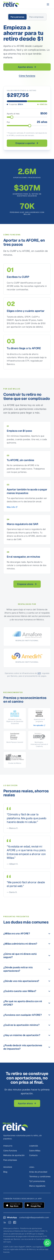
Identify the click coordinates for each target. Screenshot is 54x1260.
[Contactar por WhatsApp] (47, 1243)
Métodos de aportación (14, 1155)
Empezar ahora (25, 584)
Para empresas (10, 1160)
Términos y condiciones (39, 1176)
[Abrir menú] (48, 4)
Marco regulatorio (37, 1186)
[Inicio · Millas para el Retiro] (11, 4)
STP (39, 673)
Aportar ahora (25, 67)
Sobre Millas (34, 1150)
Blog (5, 1172)
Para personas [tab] (17, 17)
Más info (11, 507)
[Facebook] (14, 1222)
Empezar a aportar (25, 143)
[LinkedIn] (4, 1222)
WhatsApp (12, 1217)
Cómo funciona (27, 75)
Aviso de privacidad (38, 1172)
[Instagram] (9, 1222)
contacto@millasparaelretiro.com (34, 1217)
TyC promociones (37, 1181)
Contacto (33, 1155)
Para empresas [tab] (36, 17)
